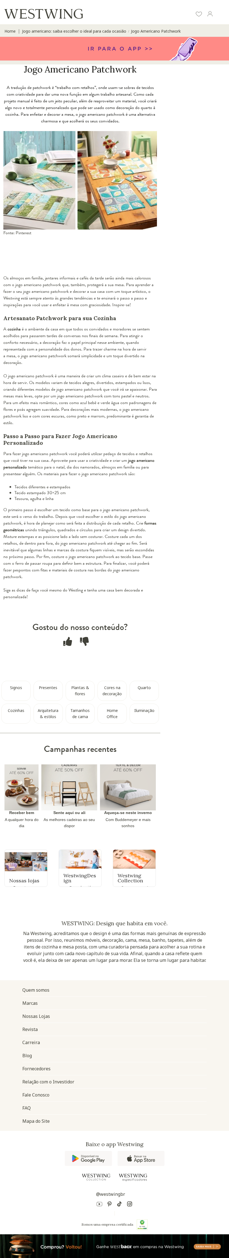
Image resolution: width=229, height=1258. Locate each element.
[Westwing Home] (43, 14)
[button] (198, 14)
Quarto (144, 687)
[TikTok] (119, 1205)
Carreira (31, 1042)
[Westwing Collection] (96, 1177)
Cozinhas (16, 710)
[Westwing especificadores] (133, 1177)
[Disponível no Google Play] (88, 1158)
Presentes (48, 687)
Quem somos (35, 990)
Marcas (30, 1003)
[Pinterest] (109, 1205)
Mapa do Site (36, 1121)
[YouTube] (99, 1205)
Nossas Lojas (36, 1016)
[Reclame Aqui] (142, 1224)
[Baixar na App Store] (141, 1158)
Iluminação (144, 710)
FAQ (26, 1108)
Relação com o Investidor (48, 1082)
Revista (30, 1029)
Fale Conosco (35, 1095)
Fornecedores (36, 1069)
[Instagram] (129, 1205)
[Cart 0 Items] (221, 14)
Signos (16, 687)
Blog (27, 1055)
